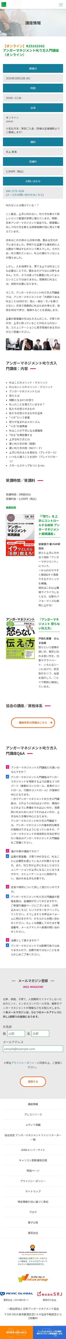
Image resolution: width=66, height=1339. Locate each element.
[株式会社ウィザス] (33, 1275)
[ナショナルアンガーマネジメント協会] (33, 1246)
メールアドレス (13, 1042)
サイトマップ (33, 1191)
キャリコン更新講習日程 (33, 1160)
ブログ (33, 1212)
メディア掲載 (33, 1125)
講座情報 (33, 1104)
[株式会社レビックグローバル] (16, 1291)
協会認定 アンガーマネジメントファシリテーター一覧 (33, 1137)
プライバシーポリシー (24, 1063)
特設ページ (33, 1170)
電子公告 (33, 1222)
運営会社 (33, 1233)
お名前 (7, 1026)
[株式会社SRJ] (49, 1291)
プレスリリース (33, 1114)
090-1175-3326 (15, 191)
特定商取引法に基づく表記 (33, 1201)
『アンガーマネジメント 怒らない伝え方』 (49, 623)
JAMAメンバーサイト (33, 1150)
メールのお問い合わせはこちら (25, 194)
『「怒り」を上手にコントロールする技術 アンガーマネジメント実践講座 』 (49, 525)
